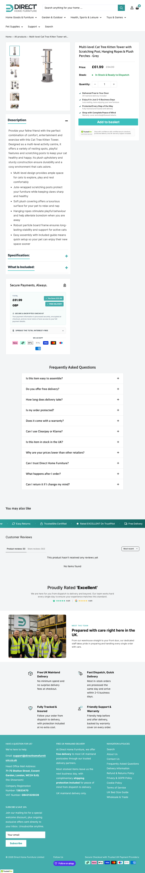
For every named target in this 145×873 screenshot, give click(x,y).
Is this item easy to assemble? (44, 378)
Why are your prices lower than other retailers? (55, 452)
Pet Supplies (13, 26)
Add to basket (108, 122)
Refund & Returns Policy (120, 773)
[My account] (132, 7)
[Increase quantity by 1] (114, 84)
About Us (112, 754)
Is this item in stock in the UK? (44, 441)
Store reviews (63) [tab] (36, 549)
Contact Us (113, 759)
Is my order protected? (40, 410)
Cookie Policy (114, 782)
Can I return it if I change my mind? (48, 484)
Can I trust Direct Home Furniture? (47, 463)
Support (32, 26)
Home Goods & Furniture (20, 17)
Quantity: (84, 84)
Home (9, 36)
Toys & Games (114, 17)
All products (20, 36)
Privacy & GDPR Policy (119, 778)
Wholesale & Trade (117, 797)
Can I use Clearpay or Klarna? (44, 431)
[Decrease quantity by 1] (95, 84)
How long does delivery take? (44, 399)
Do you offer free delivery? (42, 388)
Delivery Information (118, 768)
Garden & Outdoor (52, 17)
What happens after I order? (43, 473)
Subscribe (16, 843)
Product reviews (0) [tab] (16, 549)
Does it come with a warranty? (45, 420)
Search (49, 26)
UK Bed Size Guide (117, 792)
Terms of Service (116, 787)
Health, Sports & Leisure (84, 17)
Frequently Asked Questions (123, 763)
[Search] (121, 8)
